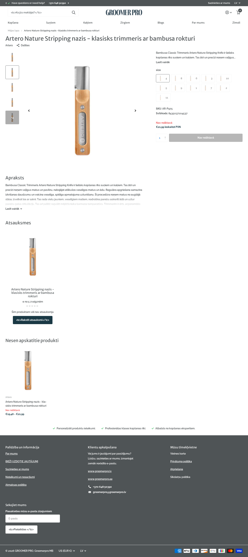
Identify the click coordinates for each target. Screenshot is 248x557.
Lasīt (12, 208)
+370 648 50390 (102, 486)
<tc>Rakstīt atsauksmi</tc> (32, 319)
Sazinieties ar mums (219, 3)
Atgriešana (176, 469)
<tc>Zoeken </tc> (74, 12)
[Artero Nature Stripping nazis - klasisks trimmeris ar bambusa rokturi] (27, 370)
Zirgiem (125, 22)
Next (68, 3)
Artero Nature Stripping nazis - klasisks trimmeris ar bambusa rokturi (25, 403)
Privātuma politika (181, 461)
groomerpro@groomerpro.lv (109, 492)
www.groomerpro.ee (100, 479)
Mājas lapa (13, 30)
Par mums (198, 22)
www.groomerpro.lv (100, 471)
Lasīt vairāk (163, 62)
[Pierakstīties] (228, 12)
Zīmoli (236, 22)
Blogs (161, 22)
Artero (9, 45)
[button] (6, 3)
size (158, 70)
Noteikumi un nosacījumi (20, 477)
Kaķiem (88, 22)
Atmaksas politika (16, 484)
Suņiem (51, 22)
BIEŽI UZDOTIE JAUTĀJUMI (21, 461)
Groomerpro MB (43, 550)
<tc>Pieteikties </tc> (21, 529)
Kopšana (13, 22)
